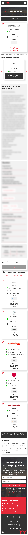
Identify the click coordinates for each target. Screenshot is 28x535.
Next (26, 71)
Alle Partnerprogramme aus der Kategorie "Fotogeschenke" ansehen (14, 434)
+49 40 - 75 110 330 (9, 508)
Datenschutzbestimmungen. (14, 492)
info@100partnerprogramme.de (12, 511)
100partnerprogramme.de (6, 54)
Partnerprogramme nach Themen (21, 54)
